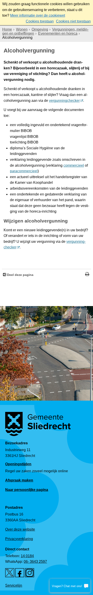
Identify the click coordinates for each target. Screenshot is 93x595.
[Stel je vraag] (70, 585)
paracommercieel (24, 171)
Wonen (22, 29)
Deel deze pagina (19, 275)
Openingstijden (18, 464)
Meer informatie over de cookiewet (37, 15)
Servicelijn (13, 585)
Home (7, 29)
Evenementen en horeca (57, 33)
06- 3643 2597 (35, 561)
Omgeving (40, 29)
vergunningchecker (64, 100)
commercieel (73, 165)
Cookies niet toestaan (73, 21)
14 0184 (27, 556)
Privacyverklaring (19, 539)
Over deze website (20, 529)
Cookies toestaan (40, 21)
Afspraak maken (19, 480)
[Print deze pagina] (87, 274)
